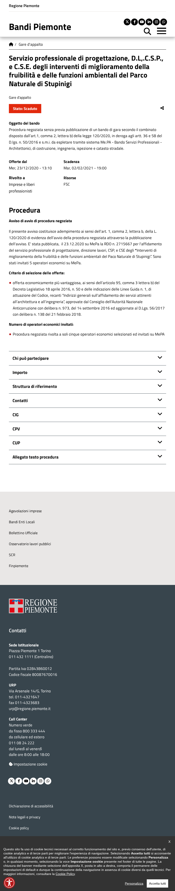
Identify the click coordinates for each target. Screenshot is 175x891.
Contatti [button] (20, 400)
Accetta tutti (157, 883)
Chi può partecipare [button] (31, 358)
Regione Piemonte (24, 6)
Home (11, 44)
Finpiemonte (18, 565)
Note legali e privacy (24, 817)
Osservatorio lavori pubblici (30, 544)
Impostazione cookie (30, 764)
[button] (9, 883)
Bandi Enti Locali (22, 522)
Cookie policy (19, 828)
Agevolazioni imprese (25, 511)
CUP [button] (16, 442)
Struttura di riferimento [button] (35, 386)
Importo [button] (20, 372)
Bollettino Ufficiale (23, 533)
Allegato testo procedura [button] (36, 457)
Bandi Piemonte (40, 26)
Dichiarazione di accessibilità (31, 806)
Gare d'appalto (31, 44)
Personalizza (134, 883)
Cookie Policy (65, 874)
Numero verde (20, 725)
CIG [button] (16, 414)
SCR (12, 555)
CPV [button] (16, 428)
